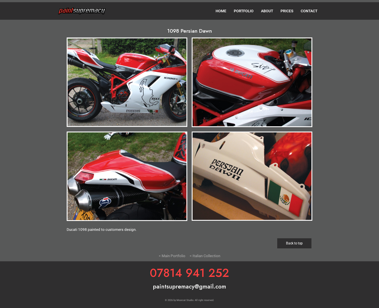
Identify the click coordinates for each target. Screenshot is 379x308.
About (267, 11)
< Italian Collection (205, 256)
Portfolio (244, 11)
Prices (287, 11)
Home (221, 11)
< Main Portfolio (172, 256)
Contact (309, 11)
